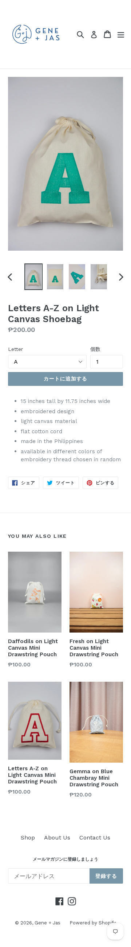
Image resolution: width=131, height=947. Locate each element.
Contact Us (94, 837)
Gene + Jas (47, 923)
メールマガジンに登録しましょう (65, 859)
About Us (57, 837)
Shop (28, 837)
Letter (15, 349)
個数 (95, 349)
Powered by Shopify (93, 923)
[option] (33, 277)
